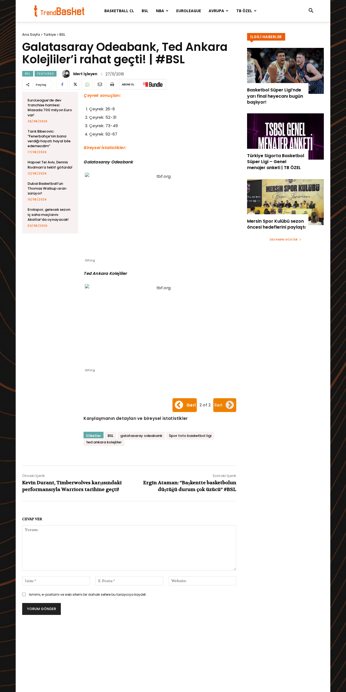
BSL (145, 10)
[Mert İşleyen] (67, 74)
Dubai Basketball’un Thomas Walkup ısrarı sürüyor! (47, 188)
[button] (310, 11)
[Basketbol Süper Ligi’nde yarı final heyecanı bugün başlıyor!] (285, 71)
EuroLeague (188, 10)
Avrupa (216, 10)
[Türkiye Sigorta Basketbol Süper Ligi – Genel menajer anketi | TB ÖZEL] (285, 136)
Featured (45, 73)
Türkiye (50, 34)
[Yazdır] (112, 84)
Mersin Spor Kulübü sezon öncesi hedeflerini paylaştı (276, 224)
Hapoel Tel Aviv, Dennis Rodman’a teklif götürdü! (50, 165)
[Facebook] (62, 84)
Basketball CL (119, 10)
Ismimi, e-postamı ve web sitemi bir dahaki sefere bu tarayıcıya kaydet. (88, 594)
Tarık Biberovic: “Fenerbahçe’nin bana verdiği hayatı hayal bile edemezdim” (49, 139)
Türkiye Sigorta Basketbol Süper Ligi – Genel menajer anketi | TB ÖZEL (275, 162)
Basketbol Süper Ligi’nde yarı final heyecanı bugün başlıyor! (275, 96)
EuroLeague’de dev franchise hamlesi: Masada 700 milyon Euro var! (50, 108)
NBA (160, 10)
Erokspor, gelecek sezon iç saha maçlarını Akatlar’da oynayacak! (49, 214)
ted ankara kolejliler (104, 442)
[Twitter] (74, 84)
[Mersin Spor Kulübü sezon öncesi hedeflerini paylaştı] (285, 202)
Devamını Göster (284, 239)
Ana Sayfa (31, 34)
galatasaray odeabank (141, 435)
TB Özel (244, 10)
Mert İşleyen (85, 74)
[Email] (99, 84)
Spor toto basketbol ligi (190, 435)
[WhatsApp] (87, 84)
